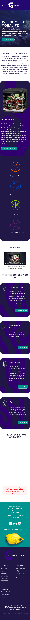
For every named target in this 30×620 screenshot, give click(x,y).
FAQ (17, 571)
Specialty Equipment (15, 232)
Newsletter (5, 597)
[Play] (5, 263)
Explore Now (8, 40)
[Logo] (15, 5)
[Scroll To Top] (26, 617)
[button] (15, 258)
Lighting (13, 176)
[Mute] (22, 263)
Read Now (23, 347)
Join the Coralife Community (15, 529)
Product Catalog (22, 578)
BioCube (4, 568)
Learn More (15, 512)
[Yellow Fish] (15, 540)
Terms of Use (16, 613)
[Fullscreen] (24, 263)
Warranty (25, 613)
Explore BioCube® (9, 148)
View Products (21, 310)
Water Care (14, 195)
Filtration (14, 214)
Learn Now (23, 387)
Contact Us (15, 517)
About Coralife (6, 592)
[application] (15, 258)
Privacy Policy (6, 613)
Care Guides (20, 568)
